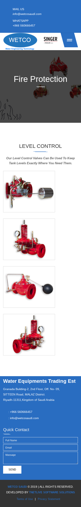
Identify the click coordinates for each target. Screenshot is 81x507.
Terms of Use (25, 499)
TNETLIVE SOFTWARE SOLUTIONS (52, 492)
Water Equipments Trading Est (39, 381)
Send (12, 469)
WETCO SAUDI (17, 486)
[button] (69, 40)
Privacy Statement (49, 499)
